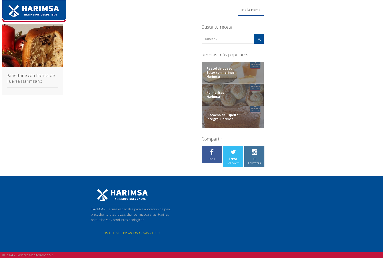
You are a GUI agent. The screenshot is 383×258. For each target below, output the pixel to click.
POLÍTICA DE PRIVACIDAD (122, 233)
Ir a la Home (250, 10)
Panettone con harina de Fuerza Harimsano (31, 78)
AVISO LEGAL (152, 233)
